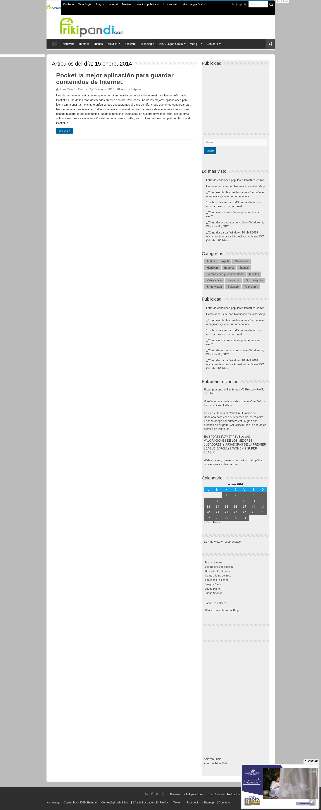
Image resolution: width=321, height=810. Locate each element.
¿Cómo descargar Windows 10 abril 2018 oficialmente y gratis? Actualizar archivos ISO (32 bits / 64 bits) (235, 236)
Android (126, 89)
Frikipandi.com (195, 794)
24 (244, 512)
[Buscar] (271, 4)
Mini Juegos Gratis (194, 4)
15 (226, 506)
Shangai (91, 802)
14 (217, 506)
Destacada (242, 261)
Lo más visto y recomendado (225, 274)
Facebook (192, 802)
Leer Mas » (65, 130)
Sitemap (209, 802)
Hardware (68, 43)
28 (217, 518)
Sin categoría (254, 280)
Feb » (216, 522)
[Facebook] (236, 4)
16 (235, 506)
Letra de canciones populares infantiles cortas (235, 180)
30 (235, 518)
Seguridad (234, 280)
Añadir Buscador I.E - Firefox (151, 802)
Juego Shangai (214, 593)
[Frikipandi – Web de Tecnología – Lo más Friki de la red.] (97, 26)
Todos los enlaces (215, 603)
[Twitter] (241, 4)
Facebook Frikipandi (217, 580)
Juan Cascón (216, 794)
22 (226, 512)
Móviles (126, 4)
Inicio (54, 43)
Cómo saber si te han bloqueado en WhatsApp (235, 186)
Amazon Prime (212, 759)
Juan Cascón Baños (73, 89)
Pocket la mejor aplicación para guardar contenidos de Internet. (115, 78)
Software (130, 43)
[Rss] (233, 4)
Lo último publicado (147, 4)
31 (244, 518)
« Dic (207, 522)
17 (244, 506)
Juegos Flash (213, 584)
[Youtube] (245, 4)
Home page (53, 802)
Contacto (68, 4)
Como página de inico (218, 575)
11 (253, 501)
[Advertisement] (236, 95)
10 (244, 501)
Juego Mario (212, 588)
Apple (137, 89)
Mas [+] (195, 43)
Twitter (177, 802)
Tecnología (84, 4)
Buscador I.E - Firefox (217, 571)
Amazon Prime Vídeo (216, 763)
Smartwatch (214, 286)
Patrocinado (214, 280)
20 (208, 512)
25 (253, 512)
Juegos (100, 4)
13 (208, 506)
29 (226, 518)
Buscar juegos (213, 562)
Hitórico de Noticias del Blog (222, 610)
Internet (113, 4)
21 (217, 512)
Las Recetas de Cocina (219, 566)
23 (235, 512)
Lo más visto (170, 4)
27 (208, 518)
